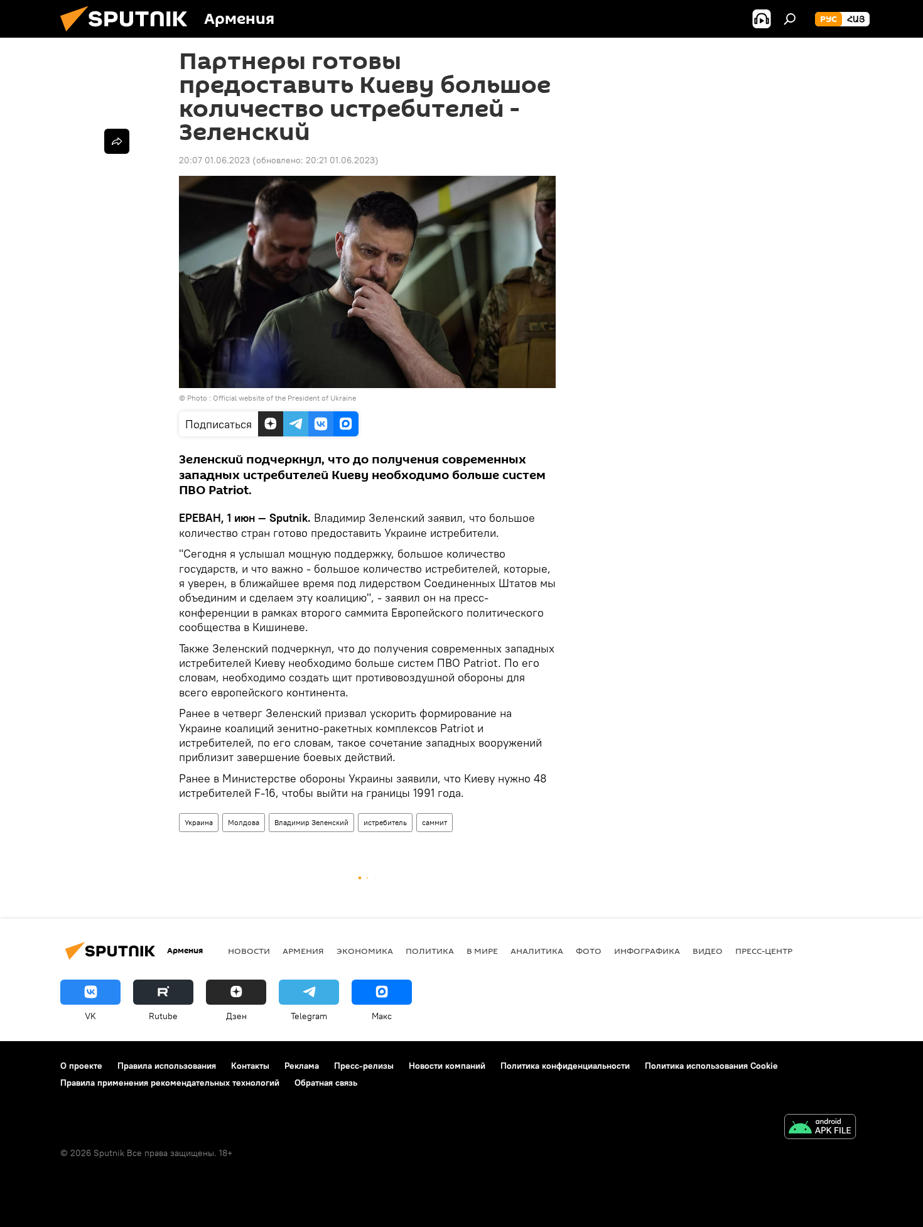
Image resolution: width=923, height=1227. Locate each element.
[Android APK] (820, 1128)
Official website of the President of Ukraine (284, 398)
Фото (589, 950)
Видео (708, 950)
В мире (482, 950)
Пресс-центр (763, 950)
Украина (199, 822)
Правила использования (166, 1065)
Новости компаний (447, 1065)
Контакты (250, 1065)
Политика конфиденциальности (565, 1065)
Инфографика (647, 950)
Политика (430, 950)
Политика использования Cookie (711, 1065)
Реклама (301, 1065)
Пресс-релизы (364, 1065)
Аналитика (536, 950)
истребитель (385, 822)
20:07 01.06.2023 (214, 160)
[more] (116, 141)
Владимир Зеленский (311, 822)
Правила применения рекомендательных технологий (169, 1082)
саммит (434, 822)
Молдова (243, 822)
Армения (303, 950)
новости (249, 950)
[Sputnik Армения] (128, 34)
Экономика (365, 950)
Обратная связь (325, 1082)
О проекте (81, 1065)
